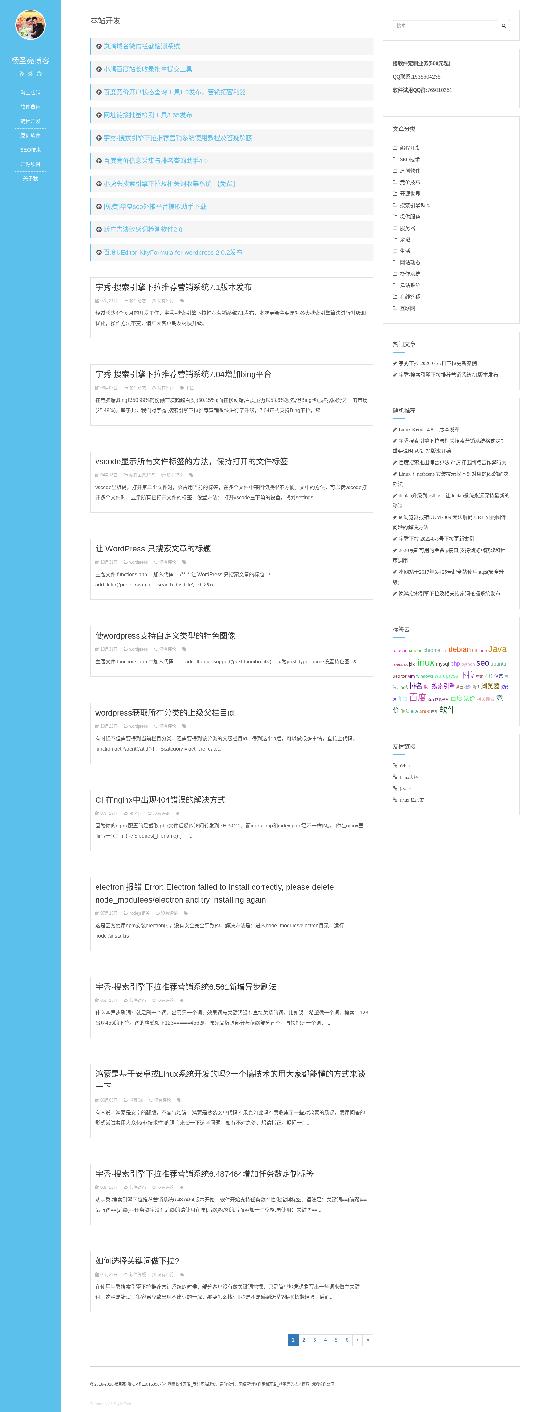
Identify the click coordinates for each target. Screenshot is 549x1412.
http (476, 650)
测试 (476, 687)
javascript (400, 664)
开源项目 (30, 164)
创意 (498, 676)
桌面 (459, 687)
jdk (412, 664)
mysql (442, 664)
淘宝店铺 (30, 92)
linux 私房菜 (412, 800)
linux (425, 662)
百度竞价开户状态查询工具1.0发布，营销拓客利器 (175, 92)
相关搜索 (486, 699)
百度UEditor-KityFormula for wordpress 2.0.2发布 (173, 252)
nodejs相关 (139, 913)
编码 (414, 711)
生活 (405, 250)
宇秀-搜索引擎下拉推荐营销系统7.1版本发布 (173, 287)
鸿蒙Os (136, 1100)
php (455, 664)
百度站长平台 (438, 699)
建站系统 (410, 285)
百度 (418, 698)
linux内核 (409, 777)
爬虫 (402, 699)
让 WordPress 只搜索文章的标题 (153, 548)
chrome (432, 650)
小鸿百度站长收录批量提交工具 (148, 69)
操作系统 (410, 273)
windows (424, 676)
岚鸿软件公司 (322, 1384)
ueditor (400, 676)
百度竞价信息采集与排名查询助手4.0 (156, 160)
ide (484, 650)
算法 (405, 711)
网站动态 (410, 262)
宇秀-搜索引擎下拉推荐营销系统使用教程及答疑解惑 (178, 138)
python (468, 664)
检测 (467, 687)
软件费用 (30, 107)
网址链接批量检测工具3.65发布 (148, 115)
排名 (416, 685)
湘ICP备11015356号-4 (147, 1384)
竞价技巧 (410, 182)
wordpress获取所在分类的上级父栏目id (164, 712)
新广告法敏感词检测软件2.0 (143, 229)
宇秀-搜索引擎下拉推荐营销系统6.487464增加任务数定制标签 (204, 1173)
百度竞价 (463, 698)
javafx (405, 788)
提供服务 (410, 216)
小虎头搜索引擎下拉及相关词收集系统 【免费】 (171, 183)
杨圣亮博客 (30, 60)
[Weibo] (30, 74)
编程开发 (30, 121)
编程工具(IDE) (142, 475)
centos (415, 650)
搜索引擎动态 (415, 205)
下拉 (190, 387)
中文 (479, 676)
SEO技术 (30, 150)
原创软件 (30, 135)
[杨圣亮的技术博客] (30, 24)
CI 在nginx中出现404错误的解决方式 (160, 799)
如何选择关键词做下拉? (137, 1260)
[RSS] (22, 74)
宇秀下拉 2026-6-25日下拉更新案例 (438, 363)
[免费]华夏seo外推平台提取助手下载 (155, 206)
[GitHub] (39, 74)
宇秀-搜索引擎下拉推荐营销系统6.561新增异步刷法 (186, 986)
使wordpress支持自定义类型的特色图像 (165, 635)
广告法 (402, 687)
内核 (488, 676)
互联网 (407, 308)
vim (411, 676)
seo (482, 662)
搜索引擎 (443, 686)
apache (400, 650)
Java (497, 649)
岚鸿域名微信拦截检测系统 (142, 46)
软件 (447, 709)
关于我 (30, 178)
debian (460, 649)
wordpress (138, 562)
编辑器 (424, 711)
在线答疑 (410, 296)
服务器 (135, 813)
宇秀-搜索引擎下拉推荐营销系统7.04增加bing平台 (183, 374)
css (444, 651)
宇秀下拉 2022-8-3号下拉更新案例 (436, 538)
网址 (434, 711)
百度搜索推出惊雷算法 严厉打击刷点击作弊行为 (453, 462)
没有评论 (165, 300)
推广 (427, 687)
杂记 (405, 239)
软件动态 (137, 300)
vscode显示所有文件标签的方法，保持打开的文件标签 (191, 461)
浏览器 (490, 685)
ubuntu (498, 664)
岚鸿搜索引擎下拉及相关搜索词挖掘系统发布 (449, 593)
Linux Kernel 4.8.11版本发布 (429, 429)
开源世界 (410, 193)
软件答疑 (137, 1274)
